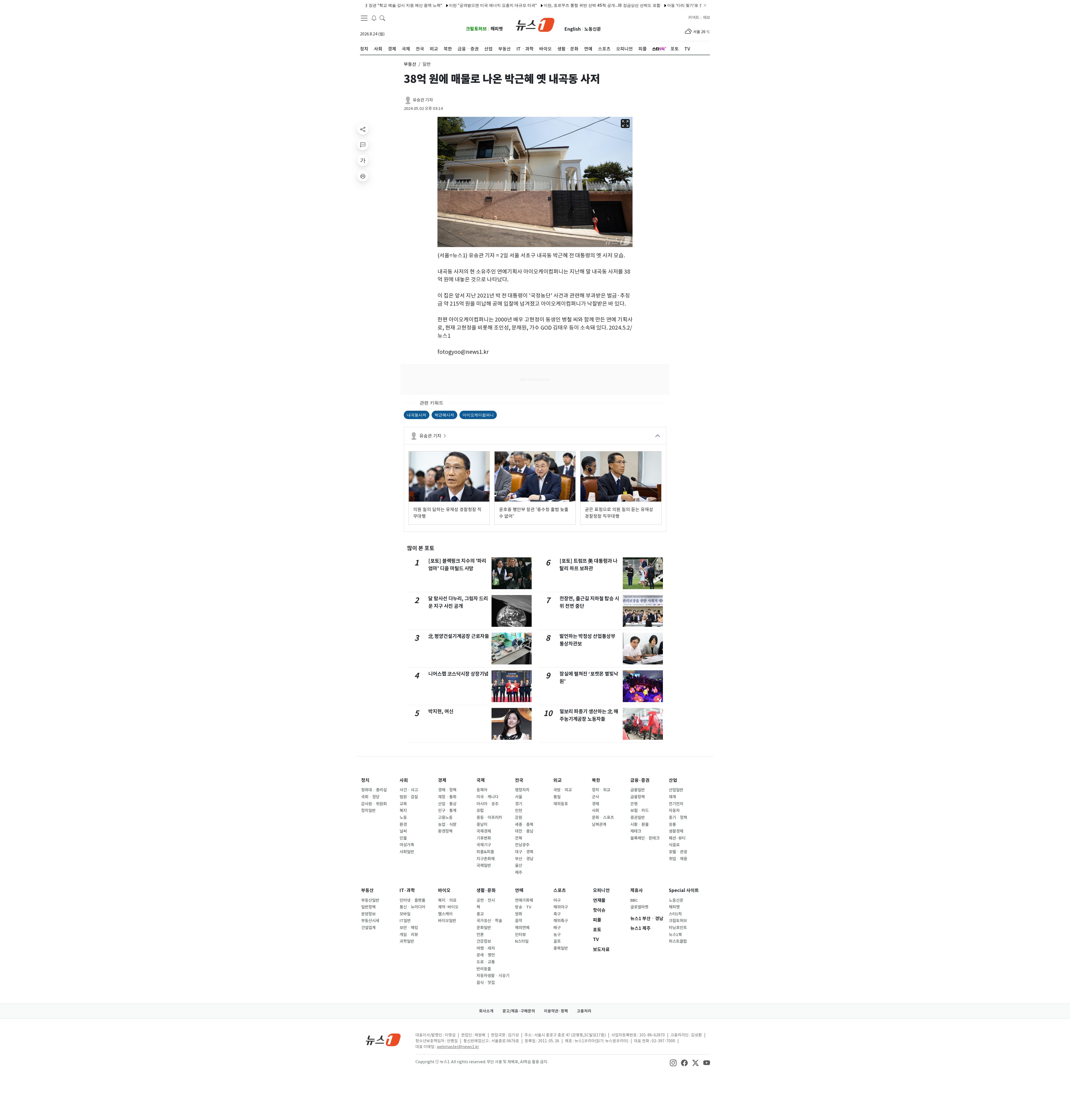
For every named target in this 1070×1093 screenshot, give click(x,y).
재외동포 (560, 803)
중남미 (481, 824)
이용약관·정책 (556, 1011)
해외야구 (560, 907)
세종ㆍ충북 (524, 824)
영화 (518, 914)
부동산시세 (370, 920)
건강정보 (483, 941)
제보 (706, 17)
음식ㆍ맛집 (485, 982)
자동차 (674, 810)
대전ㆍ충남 (524, 831)
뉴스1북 (675, 934)
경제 (442, 780)
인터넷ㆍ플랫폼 (412, 900)
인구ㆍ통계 (447, 810)
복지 (403, 810)
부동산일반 (370, 900)
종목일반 (560, 948)
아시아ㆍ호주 (487, 803)
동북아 (481, 789)
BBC (634, 900)
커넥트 (693, 17)
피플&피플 (485, 851)
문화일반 (483, 927)
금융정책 (637, 796)
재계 (672, 796)
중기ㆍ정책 (678, 817)
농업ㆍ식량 (447, 824)
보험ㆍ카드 (639, 810)
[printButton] (362, 176)
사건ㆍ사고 (409, 789)
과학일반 (407, 941)
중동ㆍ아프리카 (489, 817)
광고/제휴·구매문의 (518, 1011)
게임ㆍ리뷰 (409, 934)
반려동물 (483, 968)
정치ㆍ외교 (601, 789)
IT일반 (405, 920)
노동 (403, 817)
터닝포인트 (678, 927)
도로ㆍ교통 (485, 961)
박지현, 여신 (440, 711)
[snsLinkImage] (673, 1062)
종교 (480, 914)
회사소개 (486, 1011)
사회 (404, 780)
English (573, 29)
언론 (480, 934)
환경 (403, 824)
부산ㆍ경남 (524, 858)
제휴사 (636, 890)
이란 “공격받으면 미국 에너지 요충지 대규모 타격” (455, 5)
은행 (634, 803)
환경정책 (445, 831)
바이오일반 (447, 920)
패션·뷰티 (677, 838)
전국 (519, 780)
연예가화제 (524, 900)
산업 (673, 780)
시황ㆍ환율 (639, 824)
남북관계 (599, 824)
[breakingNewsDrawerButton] (374, 18)
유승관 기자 (423, 100)
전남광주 (522, 844)
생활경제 (676, 831)
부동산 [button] (410, 64)
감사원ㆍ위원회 (374, 803)
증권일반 (637, 817)
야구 (557, 900)
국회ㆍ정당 (370, 796)
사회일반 (407, 851)
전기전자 (676, 803)
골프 (557, 941)
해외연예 (522, 927)
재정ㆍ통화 (447, 796)
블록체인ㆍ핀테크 (645, 838)
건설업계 (368, 927)
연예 (519, 890)
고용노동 (445, 817)
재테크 (635, 831)
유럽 (480, 810)
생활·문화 (486, 890)
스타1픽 (675, 914)
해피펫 (496, 29)
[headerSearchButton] (382, 18)
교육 (403, 803)
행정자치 (522, 789)
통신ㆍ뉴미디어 (412, 907)
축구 (557, 914)
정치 (365, 780)
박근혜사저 (444, 414)
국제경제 (483, 831)
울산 (518, 865)
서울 (518, 796)
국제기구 (483, 844)
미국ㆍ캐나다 (487, 796)
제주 (518, 872)
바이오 (444, 890)
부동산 (367, 890)
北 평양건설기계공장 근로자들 (458, 636)
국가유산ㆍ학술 (489, 920)
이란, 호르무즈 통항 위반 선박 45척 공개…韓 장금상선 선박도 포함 (563, 5)
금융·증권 (640, 780)
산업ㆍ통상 (447, 803)
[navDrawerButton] (364, 18)
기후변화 (483, 838)
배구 (557, 927)
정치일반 (368, 810)
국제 (480, 780)
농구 (557, 934)
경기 (518, 803)
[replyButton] (362, 144)
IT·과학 (407, 890)
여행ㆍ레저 (485, 948)
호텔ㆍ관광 (678, 851)
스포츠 (559, 890)
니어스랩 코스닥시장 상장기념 (458, 674)
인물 (403, 838)
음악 (518, 920)
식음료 (674, 844)
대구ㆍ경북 (524, 851)
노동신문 (592, 29)
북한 (596, 780)
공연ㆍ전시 (485, 900)
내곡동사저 (416, 414)
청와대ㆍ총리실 (374, 789)
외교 (557, 780)
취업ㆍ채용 (678, 858)
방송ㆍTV (523, 907)
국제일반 (483, 865)
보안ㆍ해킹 (409, 927)
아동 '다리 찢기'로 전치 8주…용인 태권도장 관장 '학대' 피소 (681, 5)
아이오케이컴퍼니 (478, 414)
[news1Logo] (383, 1039)
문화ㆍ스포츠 (603, 817)
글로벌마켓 (639, 907)
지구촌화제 (485, 858)
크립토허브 (476, 29)
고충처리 (584, 1011)
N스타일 (522, 941)
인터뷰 (520, 934)
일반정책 (368, 907)
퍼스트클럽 (678, 941)
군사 (595, 796)
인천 (518, 810)
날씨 (403, 831)
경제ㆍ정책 (447, 789)
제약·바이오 (448, 907)
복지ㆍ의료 (447, 900)
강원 (518, 817)
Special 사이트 (684, 890)
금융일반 (637, 789)
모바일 (405, 914)
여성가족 (407, 844)
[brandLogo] (535, 24)
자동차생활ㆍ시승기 (492, 975)
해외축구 (560, 920)
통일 (557, 796)
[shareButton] (362, 129)
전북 (518, 838)
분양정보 (368, 914)
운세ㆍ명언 (485, 954)
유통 (672, 824)
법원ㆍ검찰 (409, 796)
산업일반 (676, 789)
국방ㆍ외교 (562, 789)
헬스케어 (445, 914)
